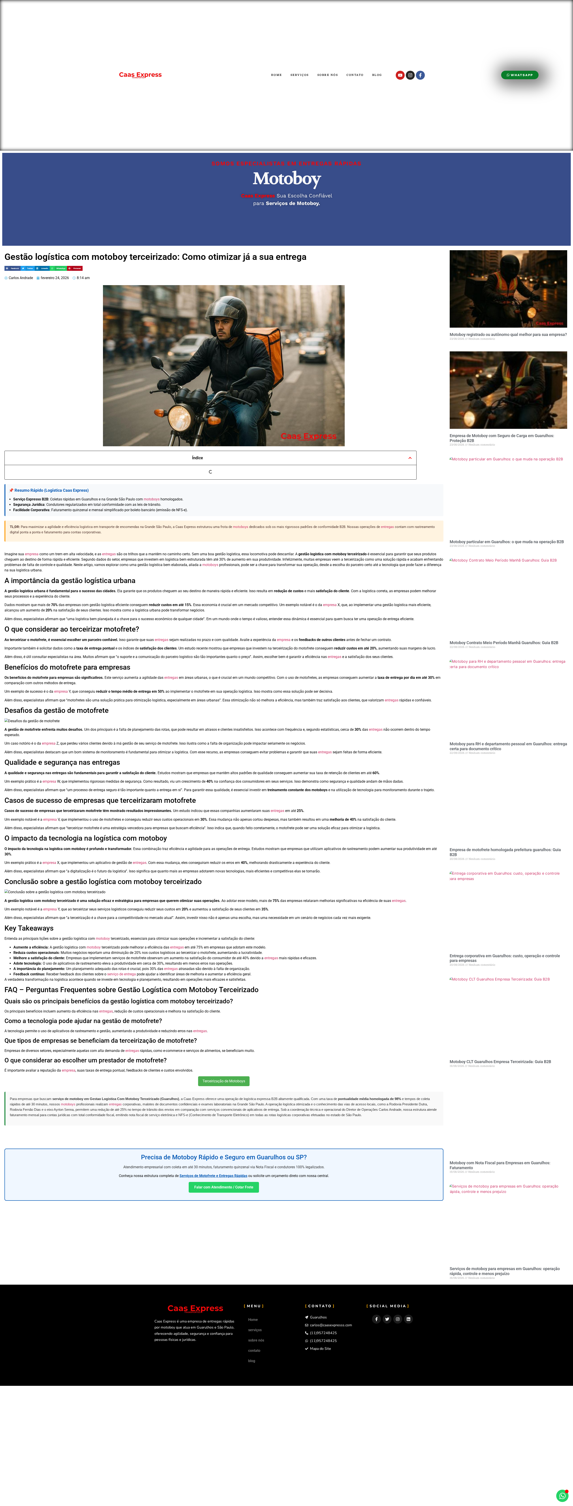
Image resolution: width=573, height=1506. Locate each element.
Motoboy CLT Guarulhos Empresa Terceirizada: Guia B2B (500, 1061)
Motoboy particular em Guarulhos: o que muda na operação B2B (507, 541)
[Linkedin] (408, 1319)
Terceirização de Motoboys (224, 1081)
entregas (387, 527)
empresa (31, 554)
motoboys (152, 499)
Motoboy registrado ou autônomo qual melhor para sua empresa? (508, 334)
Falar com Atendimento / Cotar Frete (223, 1187)
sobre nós (327, 75)
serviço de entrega (121, 974)
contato (355, 75)
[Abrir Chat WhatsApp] (562, 1496)
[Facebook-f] (420, 75)
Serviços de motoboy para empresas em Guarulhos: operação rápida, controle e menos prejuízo (505, 1271)
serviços (300, 75)
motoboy (103, 938)
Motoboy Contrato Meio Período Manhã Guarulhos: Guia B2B (504, 642)
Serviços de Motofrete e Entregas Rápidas (213, 1176)
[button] (12, 268)
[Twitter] (387, 1319)
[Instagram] (410, 75)
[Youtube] (400, 75)
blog (377, 75)
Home (276, 75)
